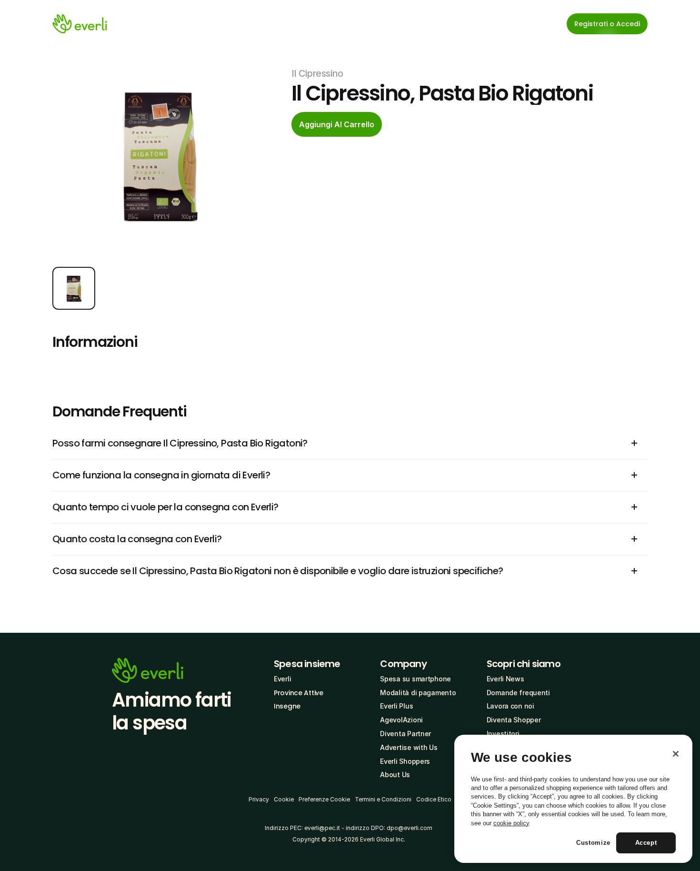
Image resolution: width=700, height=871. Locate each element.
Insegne (287, 706)
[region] (573, 799)
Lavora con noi (510, 706)
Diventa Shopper (514, 720)
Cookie (284, 799)
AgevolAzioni (401, 720)
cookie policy (511, 823)
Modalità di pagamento (418, 693)
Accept (646, 843)
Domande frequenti (518, 693)
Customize (593, 843)
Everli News (505, 679)
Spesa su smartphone (415, 679)
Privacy (259, 799)
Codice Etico (433, 799)
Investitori (503, 733)
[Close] (675, 753)
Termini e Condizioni (383, 799)
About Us (395, 774)
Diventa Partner (405, 733)
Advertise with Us (408, 747)
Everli (282, 679)
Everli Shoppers (405, 761)
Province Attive (298, 693)
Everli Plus (396, 706)
